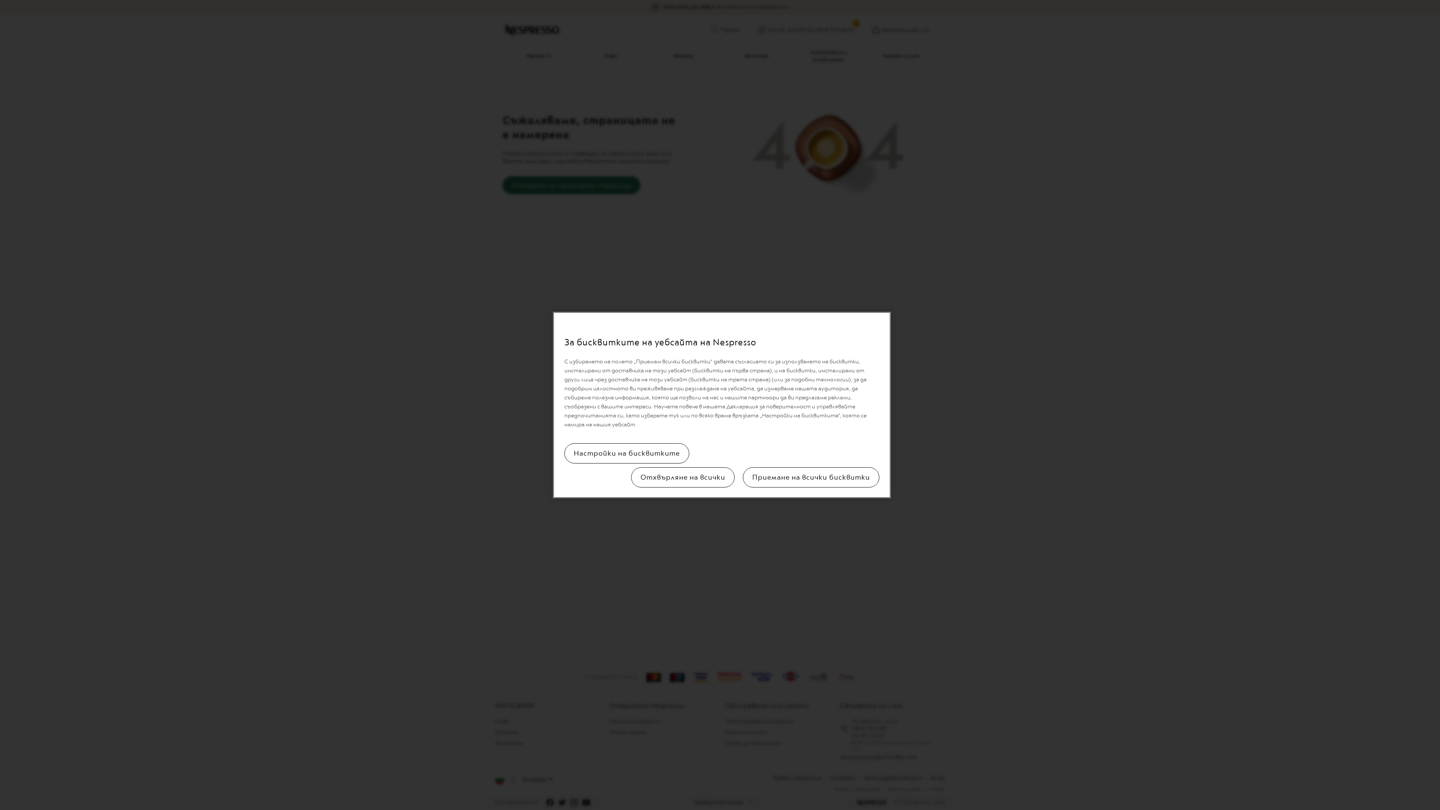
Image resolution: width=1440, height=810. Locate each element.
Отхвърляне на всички (682, 477)
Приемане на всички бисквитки (811, 477)
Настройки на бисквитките (627, 453)
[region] (722, 405)
